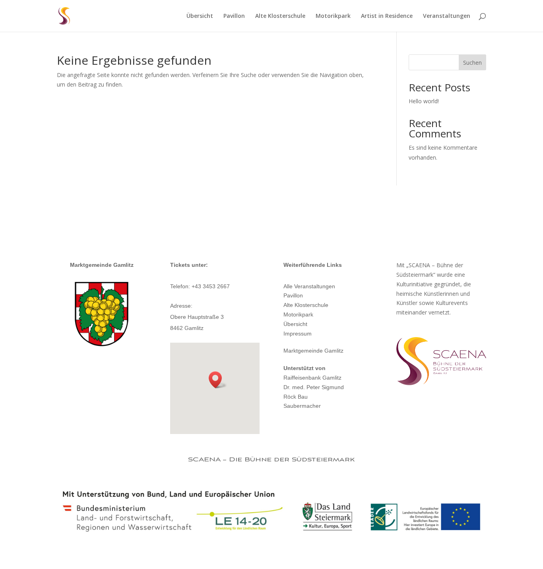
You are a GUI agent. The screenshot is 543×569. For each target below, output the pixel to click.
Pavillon (234, 16)
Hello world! (424, 101)
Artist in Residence (387, 16)
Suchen (472, 62)
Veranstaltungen (446, 16)
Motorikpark (333, 16)
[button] (218, 379)
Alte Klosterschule (280, 16)
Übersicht (199, 16)
